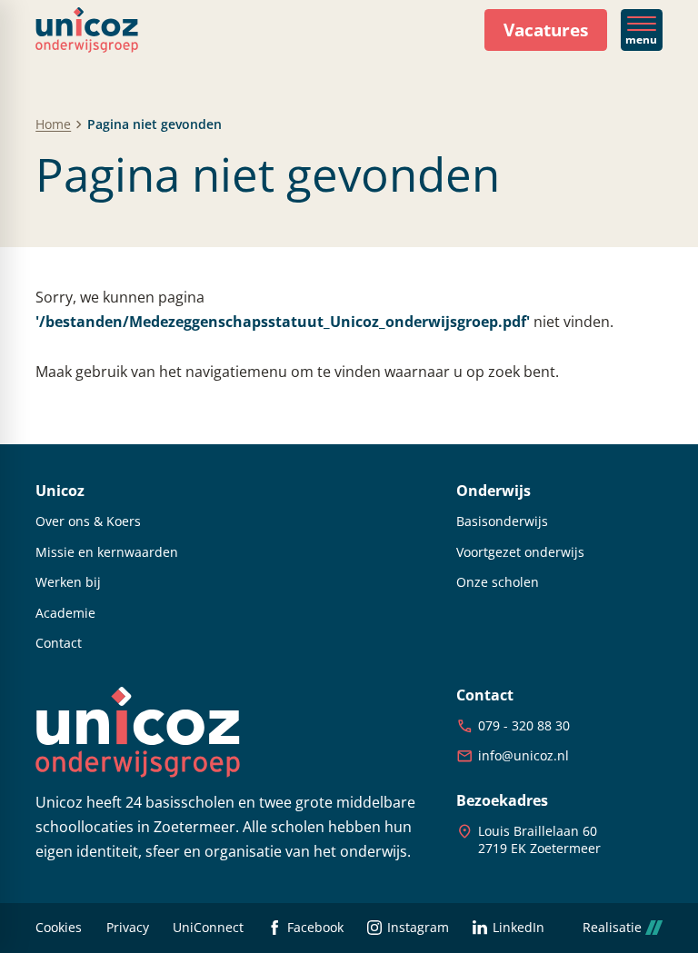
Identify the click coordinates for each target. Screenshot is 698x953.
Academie (65, 613)
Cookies (58, 928)
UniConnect (208, 928)
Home (53, 124)
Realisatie (612, 928)
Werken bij (68, 582)
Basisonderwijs (502, 521)
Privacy (127, 928)
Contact (58, 643)
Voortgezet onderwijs (520, 552)
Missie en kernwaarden (106, 552)
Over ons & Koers (88, 521)
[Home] (86, 30)
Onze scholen (497, 582)
